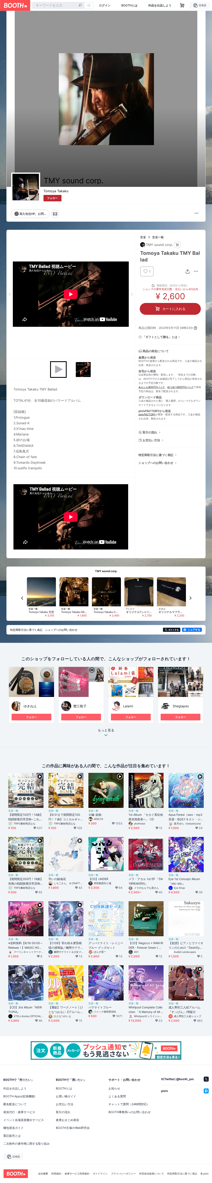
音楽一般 (158, 237)
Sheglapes (181, 706)
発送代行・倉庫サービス (19, 1112)
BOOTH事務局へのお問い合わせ (129, 1112)
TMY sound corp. (106, 571)
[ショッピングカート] (182, 5)
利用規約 (56, 1173)
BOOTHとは (129, 5)
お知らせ (114, 1088)
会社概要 (43, 1173)
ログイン (105, 5)
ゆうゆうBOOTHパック (180, 387)
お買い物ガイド (66, 1096)
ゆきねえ (30, 706)
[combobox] (58, 5)
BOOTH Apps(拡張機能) (19, 1096)
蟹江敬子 (80, 706)
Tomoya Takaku (55, 191)
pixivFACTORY (147, 414)
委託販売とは (12, 1135)
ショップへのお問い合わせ (156, 462)
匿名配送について (14, 1104)
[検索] (80, 6)
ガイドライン (100, 1173)
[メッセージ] (55, 214)
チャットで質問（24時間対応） (129, 1104)
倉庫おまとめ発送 (67, 1120)
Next (131, 294)
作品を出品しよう (159, 5)
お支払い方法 (151, 440)
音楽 (143, 237)
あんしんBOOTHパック (152, 387)
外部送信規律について (151, 1173)
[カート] (177, 244)
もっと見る (106, 730)
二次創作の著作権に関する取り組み (26, 1143)
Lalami (128, 706)
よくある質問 (117, 1096)
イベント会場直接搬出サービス (23, 1120)
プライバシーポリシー (123, 1173)
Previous (10, 294)
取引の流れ (150, 432)
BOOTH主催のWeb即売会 (73, 1128)
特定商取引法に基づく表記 (156, 455)
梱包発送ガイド (13, 1128)
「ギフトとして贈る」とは (160, 337)
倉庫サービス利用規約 (77, 1173)
